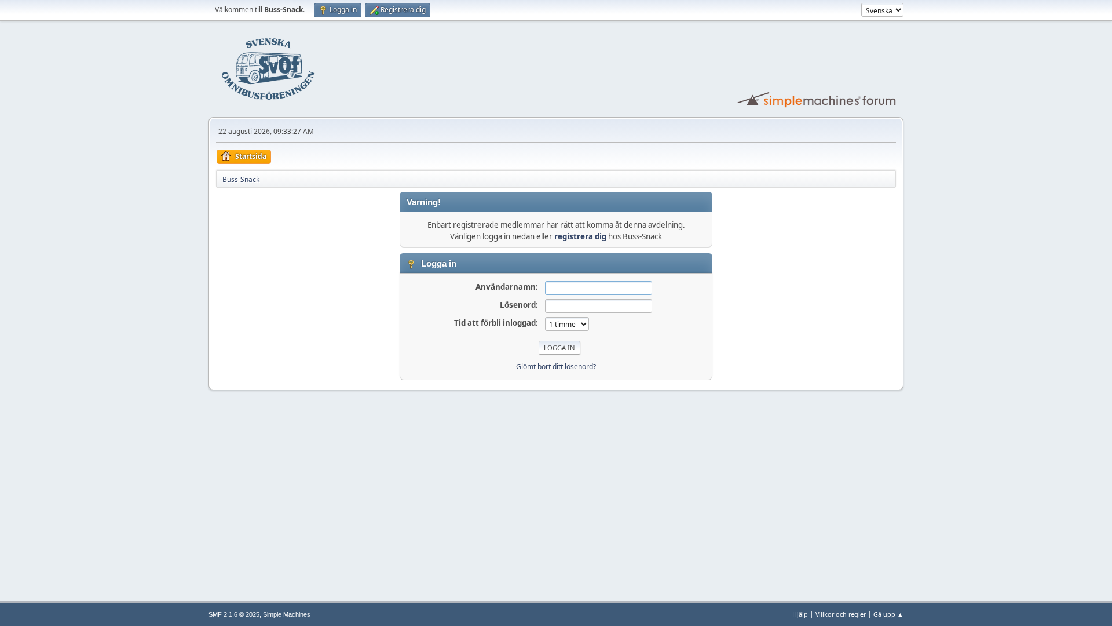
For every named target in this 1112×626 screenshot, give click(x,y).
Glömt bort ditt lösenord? (556, 367)
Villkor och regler (840, 614)
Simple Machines (286, 614)
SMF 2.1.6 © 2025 (234, 614)
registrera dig (580, 236)
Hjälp (800, 614)
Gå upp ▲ (888, 614)
